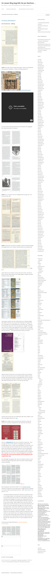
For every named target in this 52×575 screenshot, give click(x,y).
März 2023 (40, 97)
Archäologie (40, 283)
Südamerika (40, 465)
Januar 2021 (40, 137)
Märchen (39, 392)
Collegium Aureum (42, 510)
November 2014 (41, 251)
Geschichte (24, 560)
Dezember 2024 (41, 65)
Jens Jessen (45, 520)
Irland (39, 346)
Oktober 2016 (40, 215)
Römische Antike (41, 450)
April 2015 (39, 243)
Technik (39, 473)
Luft (38, 387)
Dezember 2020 (41, 139)
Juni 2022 (39, 111)
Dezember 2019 (41, 157)
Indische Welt (40, 340)
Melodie (39, 396)
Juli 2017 (39, 202)
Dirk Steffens (43, 512)
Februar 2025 (40, 62)
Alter (39, 274)
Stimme (39, 462)
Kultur (39, 376)
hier (4, 377)
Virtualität (39, 485)
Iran (38, 344)
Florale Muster (40, 309)
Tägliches (40, 269)
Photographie (40, 433)
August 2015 (40, 237)
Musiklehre (40, 402)
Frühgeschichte (41, 315)
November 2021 (41, 122)
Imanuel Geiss (16, 561)
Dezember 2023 (41, 84)
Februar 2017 (40, 209)
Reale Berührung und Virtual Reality (26, 9)
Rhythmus (40, 448)
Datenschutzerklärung (11, 9)
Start (3, 9)
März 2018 (40, 189)
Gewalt (39, 326)
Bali (38, 287)
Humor (39, 336)
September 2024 (41, 70)
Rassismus (47, 527)
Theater (39, 474)
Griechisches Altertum (42, 332)
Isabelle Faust (40, 520)
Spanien (39, 458)
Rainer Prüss (47, 526)
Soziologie (40, 456)
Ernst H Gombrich (10, 561)
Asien (39, 286)
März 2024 (40, 79)
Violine (39, 484)
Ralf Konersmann (41, 527)
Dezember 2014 (41, 249)
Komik (39, 370)
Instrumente (40, 341)
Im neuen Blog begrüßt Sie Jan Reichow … (19, 3)
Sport (39, 264)
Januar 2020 (40, 156)
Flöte (39, 310)
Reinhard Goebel (42, 530)
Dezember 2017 (41, 194)
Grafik (39, 329)
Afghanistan (40, 258)
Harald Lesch (40, 518)
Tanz (39, 471)
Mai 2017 (39, 205)
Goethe (39, 516)
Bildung (39, 294)
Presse (39, 441)
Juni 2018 (39, 185)
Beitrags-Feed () (41, 549)
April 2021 (39, 133)
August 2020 (40, 145)
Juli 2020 (39, 146)
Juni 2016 (39, 222)
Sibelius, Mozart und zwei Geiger (44, 31)
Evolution (39, 304)
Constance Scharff (41, 511)
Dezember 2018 (41, 176)
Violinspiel (40, 540)
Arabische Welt (41, 281)
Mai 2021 (39, 131)
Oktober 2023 (40, 87)
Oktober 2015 (40, 234)
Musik (40, 381)
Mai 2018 (39, 186)
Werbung (39, 493)
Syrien (39, 470)
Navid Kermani (42, 524)
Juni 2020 (39, 148)
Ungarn (39, 481)
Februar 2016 (40, 228)
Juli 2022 (39, 110)
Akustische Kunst (41, 266)
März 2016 (40, 226)
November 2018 (41, 177)
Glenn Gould (47, 515)
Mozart (39, 399)
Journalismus (40, 355)
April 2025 (39, 59)
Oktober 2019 (40, 160)
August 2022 (40, 108)
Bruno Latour (41, 506)
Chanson (39, 297)
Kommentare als (42, 551)
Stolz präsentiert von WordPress (16, 572)
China (39, 298)
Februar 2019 (40, 172)
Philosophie (40, 430)
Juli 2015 (39, 238)
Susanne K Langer (44, 538)
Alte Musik (20, 560)
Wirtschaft (40, 494)
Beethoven (46, 503)
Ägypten (39, 263)
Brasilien (39, 295)
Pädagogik (40, 427)
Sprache (39, 461)
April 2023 (39, 96)
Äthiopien (40, 260)
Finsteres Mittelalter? (9, 21)
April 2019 (39, 169)
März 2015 (40, 244)
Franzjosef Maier (41, 515)
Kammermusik (40, 358)
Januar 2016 (40, 229)
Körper (39, 373)
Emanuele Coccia (42, 514)
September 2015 (41, 235)
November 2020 (41, 140)
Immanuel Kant (45, 519)
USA (38, 482)
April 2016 (39, 225)
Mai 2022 (39, 113)
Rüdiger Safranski (42, 536)
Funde (39, 317)
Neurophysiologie (41, 418)
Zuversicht (40, 24)
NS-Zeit (39, 419)
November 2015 (41, 232)
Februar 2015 (40, 246)
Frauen (39, 313)
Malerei (39, 390)
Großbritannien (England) (42, 333)
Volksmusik (40, 490)
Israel (39, 349)
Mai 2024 (39, 76)
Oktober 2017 (40, 197)
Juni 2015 (39, 240)
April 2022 (39, 114)
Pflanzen (39, 428)
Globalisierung (40, 327)
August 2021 (40, 126)
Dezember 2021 (41, 120)
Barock (39, 289)
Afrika (39, 261)
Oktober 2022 (40, 105)
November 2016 (41, 214)
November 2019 (41, 159)
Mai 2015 (39, 241)
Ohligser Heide (41, 525)
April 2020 (39, 151)
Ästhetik (40, 432)
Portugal (39, 439)
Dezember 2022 (41, 102)
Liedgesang (40, 384)
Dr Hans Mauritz (41, 513)
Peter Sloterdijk (41, 526)
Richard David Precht (43, 533)
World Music (40, 496)
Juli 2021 (39, 128)
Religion (39, 445)
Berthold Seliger (43, 505)
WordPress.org (41, 552)
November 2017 (41, 195)
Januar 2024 (40, 82)
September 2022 (41, 107)
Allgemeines (40, 267)
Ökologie (39, 421)
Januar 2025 (40, 64)
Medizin (39, 395)
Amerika (39, 275)
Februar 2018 (40, 191)
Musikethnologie (41, 401)
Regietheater (40, 444)
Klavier (39, 363)
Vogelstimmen (40, 488)
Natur (39, 405)
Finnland (39, 307)
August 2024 (40, 71)
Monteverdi (45, 523)
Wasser (39, 491)
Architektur (40, 284)
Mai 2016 (39, 223)
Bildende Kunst (41, 290)
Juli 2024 (39, 73)
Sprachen (40, 382)
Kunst (39, 378)
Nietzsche (48, 524)
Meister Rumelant (26, 486)
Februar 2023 (40, 99)
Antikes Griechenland (42, 280)
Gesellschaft (40, 323)
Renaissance (40, 447)
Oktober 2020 (40, 142)
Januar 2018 (40, 192)
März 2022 (40, 116)
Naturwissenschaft (41, 412)
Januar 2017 (40, 211)
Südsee (39, 468)
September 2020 (41, 143)
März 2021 (40, 134)
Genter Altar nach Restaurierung (44, 320)
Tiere (39, 478)
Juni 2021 (39, 130)
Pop (38, 438)
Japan (39, 352)
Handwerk (40, 335)
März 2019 (40, 171)
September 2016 (41, 217)
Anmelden (40, 548)
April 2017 (39, 206)
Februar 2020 (40, 154)
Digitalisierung (40, 300)
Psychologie (40, 442)
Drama (39, 301)
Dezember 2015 (41, 231)
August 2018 (40, 182)
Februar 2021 (40, 136)
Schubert (40, 537)
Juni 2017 (39, 203)
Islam (39, 347)
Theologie (40, 476)
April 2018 (39, 188)
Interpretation (40, 343)
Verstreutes (40, 271)
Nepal (39, 415)
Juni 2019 (39, 166)
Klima (39, 366)
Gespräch (40, 324)
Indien (39, 338)
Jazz (38, 353)
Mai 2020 (39, 149)
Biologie (40, 413)
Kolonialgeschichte (41, 367)
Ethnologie (40, 303)
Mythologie (40, 404)
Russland (39, 451)
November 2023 (41, 85)
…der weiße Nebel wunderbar (43, 22)
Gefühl (39, 318)
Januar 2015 (40, 248)
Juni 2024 (39, 74)
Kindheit (39, 359)
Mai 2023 (39, 94)
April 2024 (39, 77)
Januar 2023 (40, 100)
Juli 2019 (39, 165)
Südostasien (40, 467)
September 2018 (41, 180)
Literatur (40, 379)
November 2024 (41, 67)
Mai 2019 (39, 168)
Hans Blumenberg (43, 517)
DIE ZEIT (39, 512)
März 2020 (40, 153)
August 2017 (40, 200)
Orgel (39, 425)
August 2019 (40, 163)
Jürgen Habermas (47, 522)
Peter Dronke (22, 561)
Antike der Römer (41, 278)
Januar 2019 (40, 174)
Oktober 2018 (40, 179)
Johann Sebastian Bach (44, 521)
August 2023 (40, 90)
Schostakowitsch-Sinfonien (43, 453)
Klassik (39, 361)
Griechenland (40, 330)
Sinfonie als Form (41, 455)
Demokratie (48, 511)
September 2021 (41, 125)
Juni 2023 (39, 93)
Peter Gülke (27, 561)
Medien (39, 393)
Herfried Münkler (46, 518)
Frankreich (40, 312)
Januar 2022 (40, 119)
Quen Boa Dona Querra (26, 90)
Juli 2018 (39, 183)
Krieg (39, 375)
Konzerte (39, 372)
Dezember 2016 (41, 212)
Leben (39, 409)
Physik (39, 435)
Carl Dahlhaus (41, 509)
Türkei (39, 479)
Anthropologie (40, 277)
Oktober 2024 (40, 68)
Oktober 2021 (40, 123)
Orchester (40, 424)
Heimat (39, 407)
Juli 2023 (39, 91)
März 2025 (40, 61)
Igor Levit (40, 519)
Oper (39, 422)
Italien (39, 350)
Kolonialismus (40, 369)
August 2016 (40, 218)
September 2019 (41, 162)
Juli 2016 (39, 220)
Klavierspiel (40, 364)
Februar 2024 (40, 80)
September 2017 (41, 199)
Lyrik (39, 389)
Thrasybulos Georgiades (42, 539)
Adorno (39, 503)
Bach (43, 503)
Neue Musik (40, 416)
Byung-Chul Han (43, 508)
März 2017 (40, 208)
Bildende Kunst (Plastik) (42, 292)
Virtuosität (40, 487)
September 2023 (41, 88)
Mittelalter (40, 398)
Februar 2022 (40, 117)
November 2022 (41, 103)
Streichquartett (41, 464)
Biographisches (42, 410)
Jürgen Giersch (40, 356)
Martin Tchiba (40, 523)
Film (38, 306)
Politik (39, 436)
